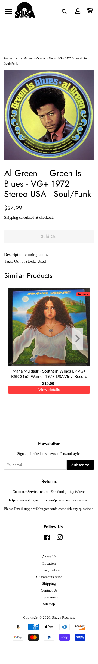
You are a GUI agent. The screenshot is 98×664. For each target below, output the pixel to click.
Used (41, 261)
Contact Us (49, 590)
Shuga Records (63, 617)
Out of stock (24, 261)
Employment (49, 597)
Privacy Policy (49, 570)
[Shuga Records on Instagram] (60, 539)
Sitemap (49, 604)
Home (8, 58)
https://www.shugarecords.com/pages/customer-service (49, 500)
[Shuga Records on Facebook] (47, 539)
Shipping (11, 217)
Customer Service (49, 577)
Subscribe (80, 465)
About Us (49, 557)
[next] (81, 339)
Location (49, 563)
